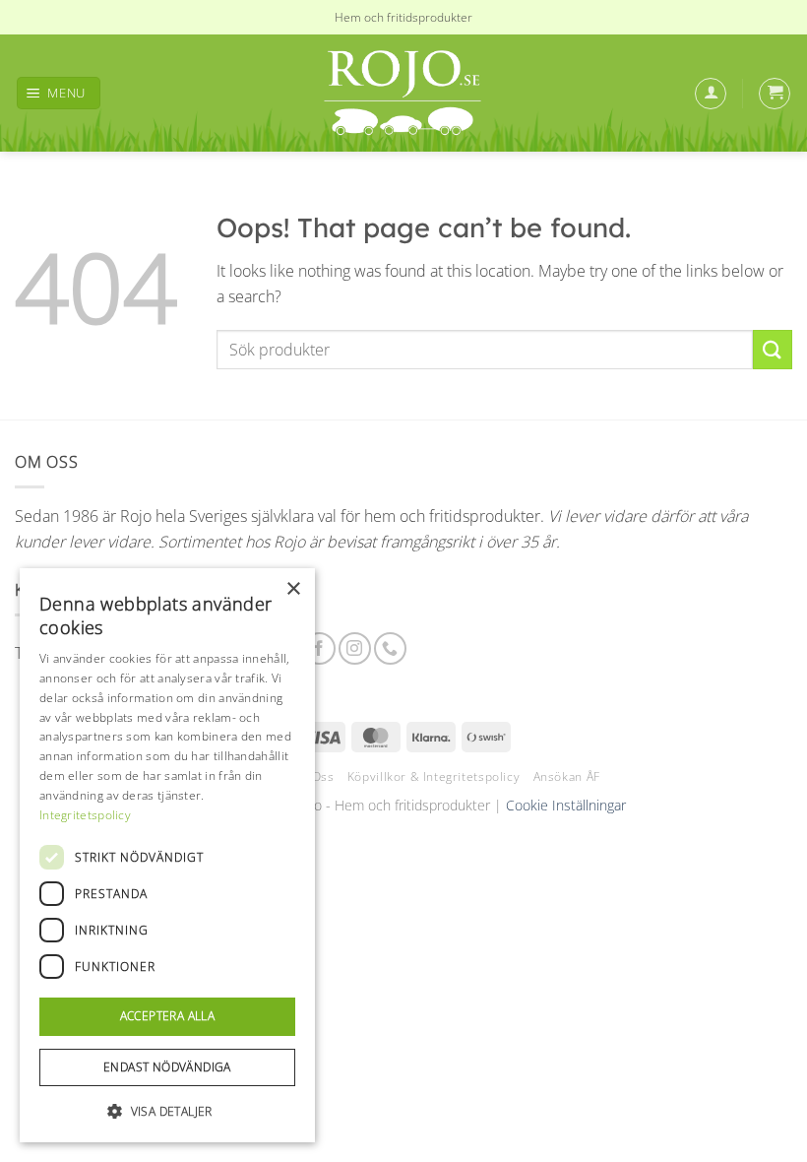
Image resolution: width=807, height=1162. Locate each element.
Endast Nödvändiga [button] (167, 1067)
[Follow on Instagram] (355, 648)
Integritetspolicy (85, 815)
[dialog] (167, 855)
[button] (59, 93)
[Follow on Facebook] (319, 648)
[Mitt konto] (710, 93)
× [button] (292, 589)
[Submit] (772, 349)
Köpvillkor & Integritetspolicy (433, 776)
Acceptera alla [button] (168, 1015)
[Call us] (390, 648)
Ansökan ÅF (566, 776)
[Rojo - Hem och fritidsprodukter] (403, 93)
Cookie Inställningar (566, 805)
